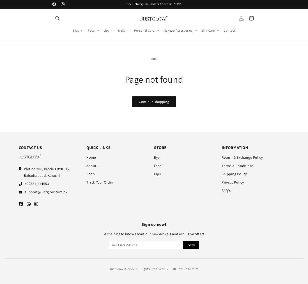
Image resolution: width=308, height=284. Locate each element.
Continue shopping (154, 102)
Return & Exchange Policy (242, 157)
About (91, 165)
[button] (57, 18)
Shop (90, 174)
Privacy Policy (233, 182)
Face (157, 165)
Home (91, 157)
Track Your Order (99, 182)
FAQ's (226, 190)
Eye (157, 157)
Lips (157, 174)
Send (191, 245)
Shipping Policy (234, 174)
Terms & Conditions (238, 165)
